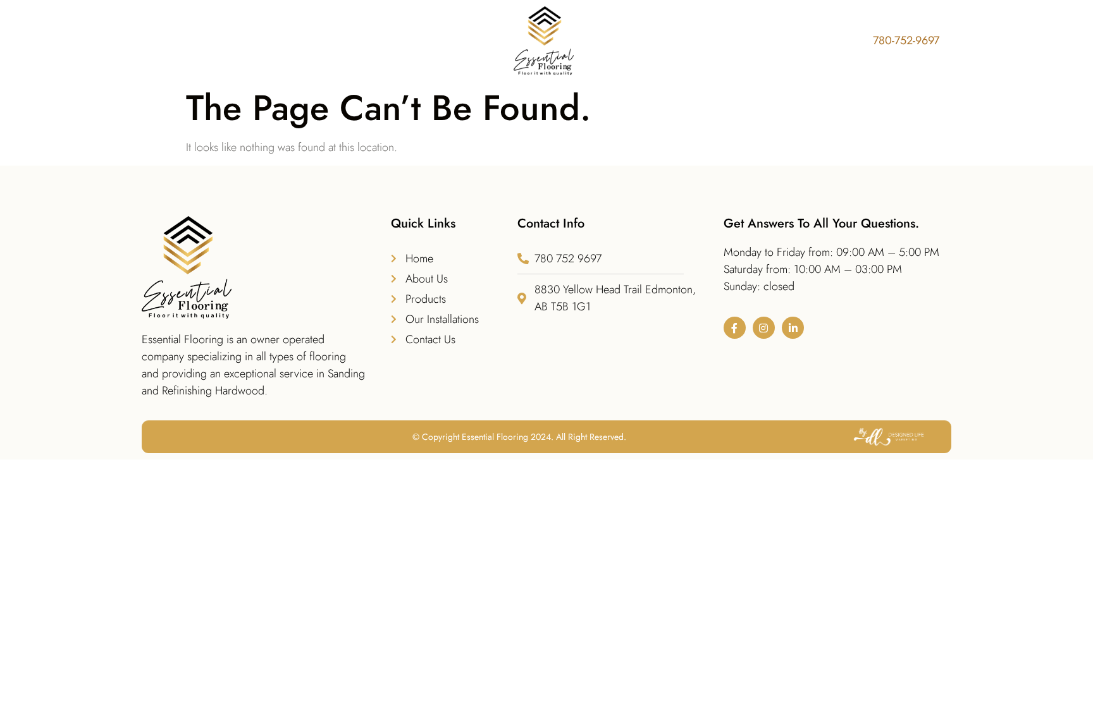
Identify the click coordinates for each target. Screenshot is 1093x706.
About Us (393, 41)
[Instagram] (764, 328)
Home (333, 41)
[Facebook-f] (735, 328)
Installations (633, 41)
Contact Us (790, 41)
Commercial (712, 41)
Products (460, 41)
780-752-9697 (906, 40)
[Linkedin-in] (793, 328)
